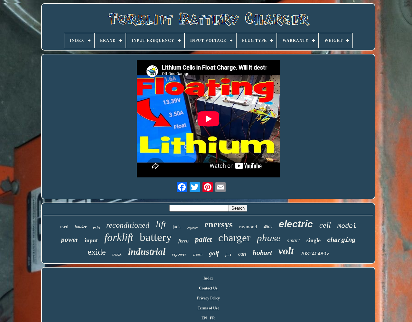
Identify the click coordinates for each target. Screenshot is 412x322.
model (347, 226)
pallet (203, 239)
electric (296, 224)
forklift (118, 237)
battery (156, 237)
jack (177, 226)
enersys (218, 224)
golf (214, 253)
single (313, 240)
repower (179, 254)
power (69, 239)
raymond (248, 226)
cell (325, 225)
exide (97, 252)
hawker (81, 227)
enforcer (192, 228)
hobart (262, 253)
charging (341, 240)
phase (269, 237)
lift (161, 224)
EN (204, 318)
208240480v (314, 254)
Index (208, 278)
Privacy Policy (208, 298)
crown (197, 254)
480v (268, 226)
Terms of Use (208, 308)
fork (228, 255)
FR (212, 318)
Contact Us (208, 288)
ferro (183, 240)
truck (117, 254)
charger (234, 237)
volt (286, 251)
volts (96, 228)
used (64, 226)
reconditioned (127, 225)
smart (293, 240)
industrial (146, 251)
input (91, 240)
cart (242, 254)
